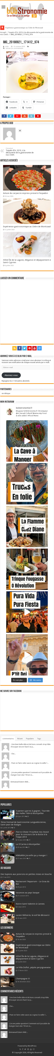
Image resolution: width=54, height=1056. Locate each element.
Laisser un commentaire (14, 48)
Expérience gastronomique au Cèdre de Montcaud (24, 28)
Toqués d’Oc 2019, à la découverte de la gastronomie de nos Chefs (20, 151)
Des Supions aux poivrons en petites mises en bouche (26, 874)
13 (14, 827)
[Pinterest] (29, 348)
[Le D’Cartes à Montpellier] (7, 847)
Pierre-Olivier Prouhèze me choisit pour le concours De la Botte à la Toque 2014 (32, 834)
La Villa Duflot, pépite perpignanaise (33, 967)
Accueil (3, 32)
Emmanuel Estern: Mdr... (20, 782)
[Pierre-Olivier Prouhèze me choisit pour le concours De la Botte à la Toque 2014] (7, 835)
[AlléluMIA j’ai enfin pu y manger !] (7, 859)
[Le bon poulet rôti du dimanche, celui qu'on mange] (27, 526)
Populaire (30, 739)
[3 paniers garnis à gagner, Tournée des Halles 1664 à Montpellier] (7, 814)
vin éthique (6, 393)
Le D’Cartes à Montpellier (28, 844)
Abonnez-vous (11, 375)
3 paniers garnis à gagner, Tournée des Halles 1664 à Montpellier (33, 812)
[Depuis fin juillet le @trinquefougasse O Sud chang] (27, 569)
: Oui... (13, 754)
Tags (39, 739)
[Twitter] (24, 348)
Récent (20, 739)
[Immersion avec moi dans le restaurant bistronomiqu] (27, 441)
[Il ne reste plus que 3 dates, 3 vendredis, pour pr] (27, 483)
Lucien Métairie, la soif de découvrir (33, 915)
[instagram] (39, 348)
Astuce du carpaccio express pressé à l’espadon (25, 193)
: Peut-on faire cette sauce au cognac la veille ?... (29, 763)
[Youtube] (34, 348)
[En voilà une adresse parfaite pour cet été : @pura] (27, 612)
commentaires (8, 739)
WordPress (32, 1046)
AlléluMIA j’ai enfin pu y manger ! (31, 855)
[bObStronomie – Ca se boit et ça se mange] (27, 11)
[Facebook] (19, 348)
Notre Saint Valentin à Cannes (30, 904)
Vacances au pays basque (27, 892)
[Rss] (14, 348)
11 (29, 840)
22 (28, 816)
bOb (7, 46)
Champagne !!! (23, 978)
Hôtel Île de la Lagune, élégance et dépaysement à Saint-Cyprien (32, 957)
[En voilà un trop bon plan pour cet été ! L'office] (27, 654)
